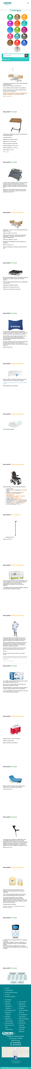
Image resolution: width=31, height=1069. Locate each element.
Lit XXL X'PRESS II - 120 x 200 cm (12, 216)
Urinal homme (6, 417)
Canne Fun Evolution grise (9, 820)
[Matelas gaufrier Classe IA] (15, 779)
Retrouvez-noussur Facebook (15, 1061)
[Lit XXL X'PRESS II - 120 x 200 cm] (15, 224)
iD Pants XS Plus (7, 669)
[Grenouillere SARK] (15, 629)
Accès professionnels (11, 992)
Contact (7, 994)
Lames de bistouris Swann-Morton (12, 720)
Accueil (7, 988)
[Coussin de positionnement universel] (15, 325)
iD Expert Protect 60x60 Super (11, 569)
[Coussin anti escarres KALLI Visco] (15, 272)
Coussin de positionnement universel (12, 317)
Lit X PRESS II (6, 65)
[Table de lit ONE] (15, 125)
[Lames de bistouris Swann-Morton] (15, 730)
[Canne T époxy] (15, 528)
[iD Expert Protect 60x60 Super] (15, 575)
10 (25, 979)
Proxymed (12, 1068)
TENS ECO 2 (6, 921)
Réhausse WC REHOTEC (9, 367)
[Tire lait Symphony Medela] (15, 881)
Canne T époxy (6, 518)
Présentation (9, 990)
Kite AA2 (4, 468)
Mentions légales (10, 996)
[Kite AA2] (15, 478)
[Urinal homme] (15, 424)
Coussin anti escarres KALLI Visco (12, 266)
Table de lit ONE (6, 115)
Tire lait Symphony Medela (9, 871)
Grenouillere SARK (7, 619)
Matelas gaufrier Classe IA (9, 770)
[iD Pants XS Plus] (15, 676)
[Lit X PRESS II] (15, 74)
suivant (14, 982)
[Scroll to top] (25, 1063)
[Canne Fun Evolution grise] (15, 830)
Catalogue (6, 58)
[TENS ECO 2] (15, 931)
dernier (21, 982)
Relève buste (6, 166)
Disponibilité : (7, 111)
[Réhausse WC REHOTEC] (15, 374)
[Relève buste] (15, 175)
